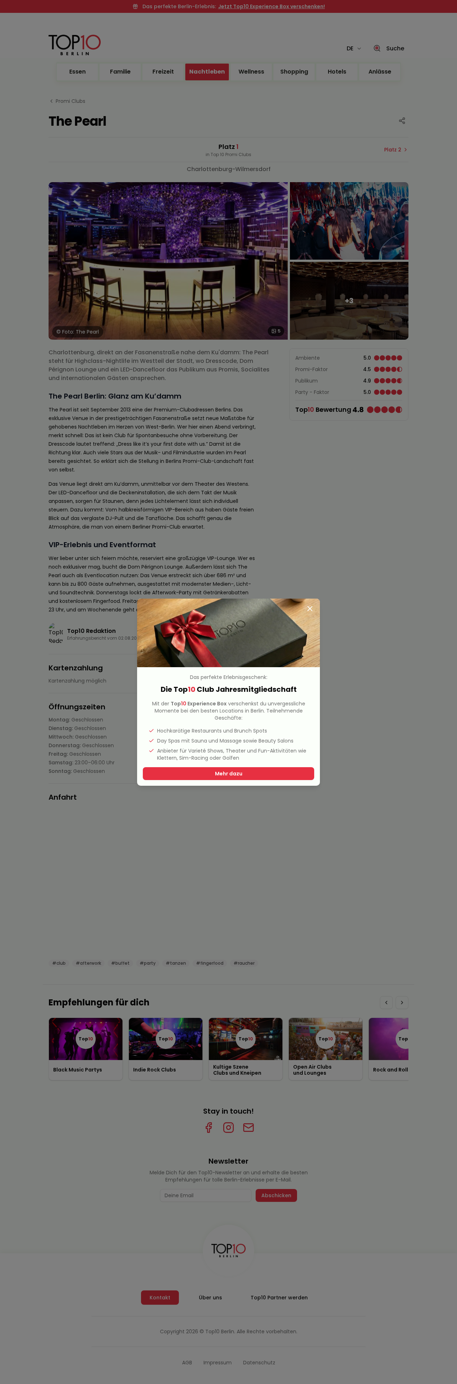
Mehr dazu (228, 773)
